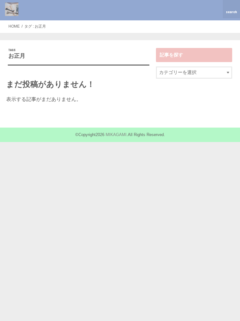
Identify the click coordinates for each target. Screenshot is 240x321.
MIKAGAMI (116, 134)
